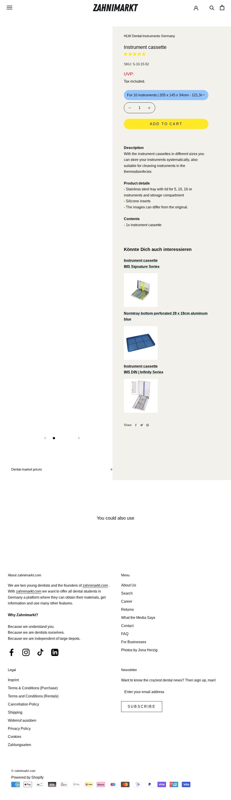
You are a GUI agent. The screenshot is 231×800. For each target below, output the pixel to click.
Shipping (15, 712)
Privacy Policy (19, 728)
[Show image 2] (59, 438)
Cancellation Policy (23, 704)
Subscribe (142, 706)
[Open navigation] (9, 7)
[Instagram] (26, 652)
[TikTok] (40, 652)
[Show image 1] (54, 438)
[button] (135, 54)
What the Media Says (138, 618)
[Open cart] (222, 7)
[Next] (79, 438)
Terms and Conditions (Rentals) (33, 696)
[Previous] (45, 438)
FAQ (124, 634)
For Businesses (133, 642)
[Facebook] (135, 425)
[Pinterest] (147, 425)
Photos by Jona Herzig (139, 650)
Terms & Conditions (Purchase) (33, 688)
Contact (127, 626)
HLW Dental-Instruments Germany (149, 36)
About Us (128, 585)
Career (126, 601)
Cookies (14, 737)
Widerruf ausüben (22, 720)
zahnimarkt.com (95, 585)
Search (127, 593)
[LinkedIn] (54, 652)
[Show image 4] (70, 438)
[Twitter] (141, 425)
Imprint (13, 680)
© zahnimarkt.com (23, 771)
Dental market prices (26, 469)
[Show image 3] (65, 438)
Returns (127, 609)
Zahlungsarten (19, 745)
